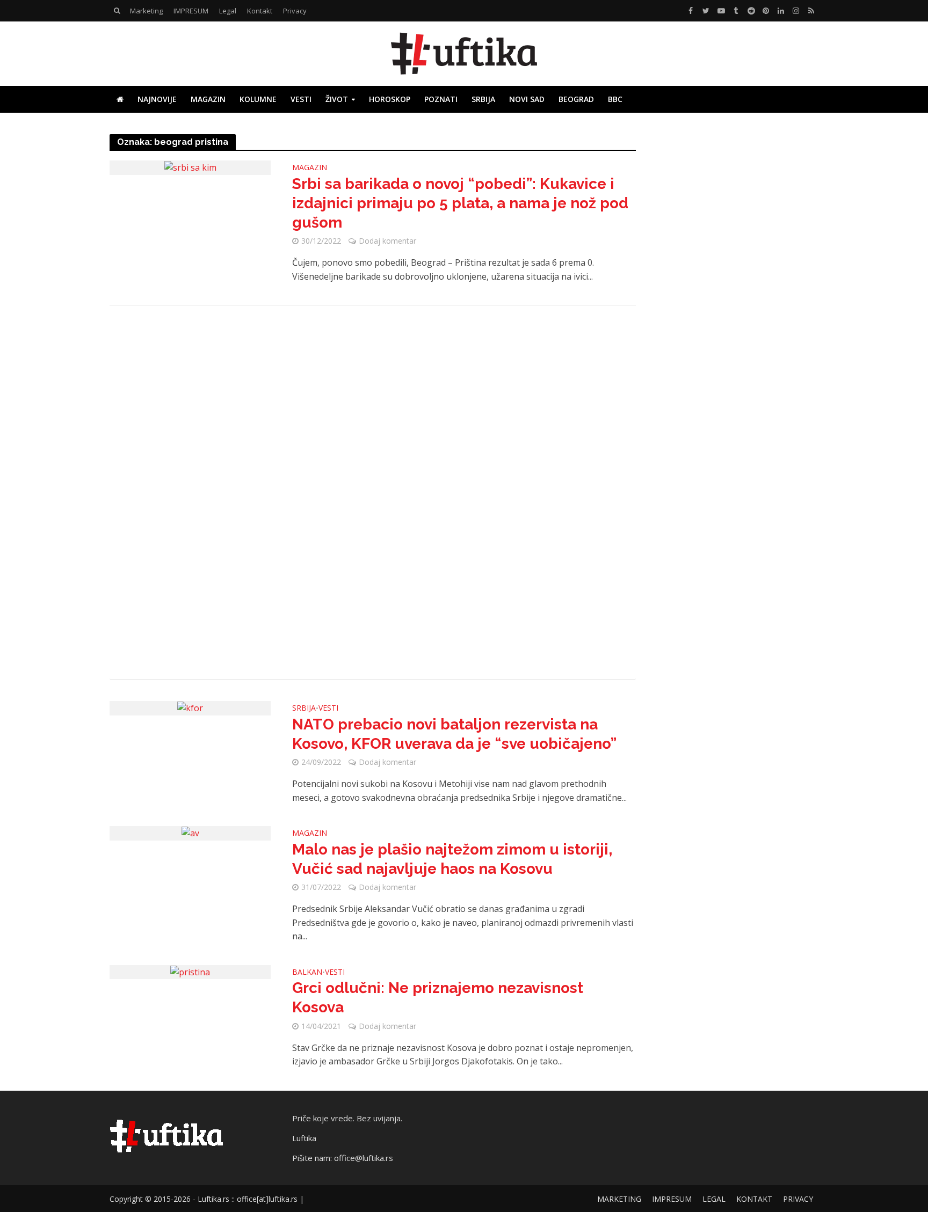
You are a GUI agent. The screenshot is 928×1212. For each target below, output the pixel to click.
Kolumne (258, 99)
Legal (227, 11)
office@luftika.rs (363, 1157)
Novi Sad (527, 99)
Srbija (483, 99)
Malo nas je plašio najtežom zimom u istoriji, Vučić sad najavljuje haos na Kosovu (452, 859)
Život (336, 99)
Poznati (441, 99)
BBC (615, 99)
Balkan (307, 972)
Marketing (146, 11)
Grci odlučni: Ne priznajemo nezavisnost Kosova (437, 997)
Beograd (576, 99)
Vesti (301, 99)
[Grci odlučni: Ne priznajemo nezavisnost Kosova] (190, 971)
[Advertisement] (373, 492)
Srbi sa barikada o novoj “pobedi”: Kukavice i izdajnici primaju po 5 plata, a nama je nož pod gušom (460, 203)
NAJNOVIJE (157, 99)
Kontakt (259, 11)
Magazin (208, 99)
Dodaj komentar (387, 241)
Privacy (295, 11)
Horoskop (389, 99)
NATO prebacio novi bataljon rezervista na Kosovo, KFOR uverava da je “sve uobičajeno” (454, 734)
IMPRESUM (190, 11)
